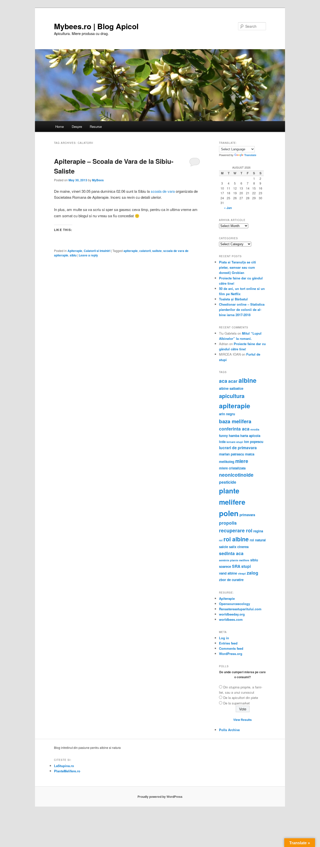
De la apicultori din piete (240, 697)
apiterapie (131, 250)
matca (249, 454)
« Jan (228, 208)
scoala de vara (163, 191)
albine (247, 380)
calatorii (145, 250)
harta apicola (250, 435)
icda (222, 441)
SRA (236, 566)
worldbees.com (231, 619)
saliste (157, 250)
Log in (224, 637)
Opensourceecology (234, 603)
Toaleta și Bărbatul (233, 299)
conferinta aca (234, 428)
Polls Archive (229, 729)
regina (258, 531)
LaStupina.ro (64, 765)
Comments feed (231, 648)
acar (233, 381)
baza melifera (235, 421)
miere (241, 460)
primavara (247, 514)
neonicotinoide (236, 474)
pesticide (227, 482)
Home (59, 126)
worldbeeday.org (232, 614)
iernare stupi (234, 442)
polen (228, 513)
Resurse (96, 126)
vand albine (228, 573)
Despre (77, 126)
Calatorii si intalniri (97, 250)
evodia (254, 429)
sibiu (73, 255)
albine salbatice (231, 388)
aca (223, 380)
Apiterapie (75, 250)
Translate (250, 155)
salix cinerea (238, 546)
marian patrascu (231, 454)
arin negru (227, 414)
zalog (252, 573)
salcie (223, 546)
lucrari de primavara (238, 447)
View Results (242, 719)
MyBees (98, 180)
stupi (246, 566)
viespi (242, 573)
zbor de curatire (231, 579)
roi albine (236, 539)
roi (220, 540)
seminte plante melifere (234, 560)
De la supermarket (236, 703)
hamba (234, 435)
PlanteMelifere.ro (67, 771)
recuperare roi (235, 530)
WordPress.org (230, 653)
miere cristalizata (232, 468)
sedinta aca (231, 553)
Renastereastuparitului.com (240, 609)
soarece (225, 566)
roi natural (258, 540)
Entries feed (228, 643)
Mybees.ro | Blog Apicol (96, 26)
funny (223, 435)
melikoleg (226, 461)
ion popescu (253, 441)
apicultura (231, 396)
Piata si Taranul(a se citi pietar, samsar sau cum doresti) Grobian (237, 267)
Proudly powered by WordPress (160, 796)
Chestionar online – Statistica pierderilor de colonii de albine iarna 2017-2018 (241, 309)
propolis (228, 523)
